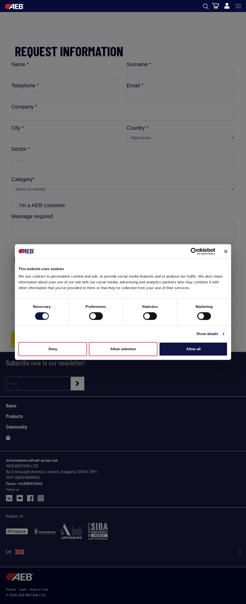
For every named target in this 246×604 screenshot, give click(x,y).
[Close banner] (226, 251)
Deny (53, 349)
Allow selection (123, 349)
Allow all (193, 349)
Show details (207, 334)
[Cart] (215, 5)
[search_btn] (206, 6)
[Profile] (227, 6)
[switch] (96, 316)
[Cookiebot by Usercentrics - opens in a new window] (194, 251)
